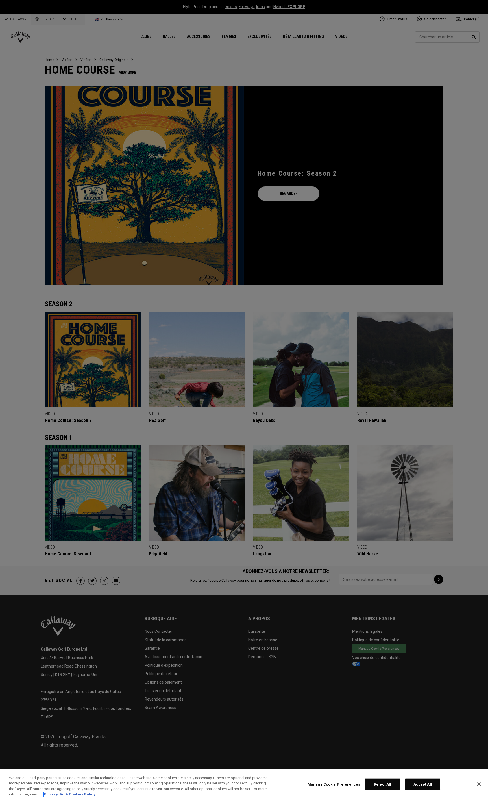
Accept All (422, 784)
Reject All (382, 784)
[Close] (479, 784)
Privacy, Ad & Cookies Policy (69, 794)
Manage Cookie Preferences (334, 784)
